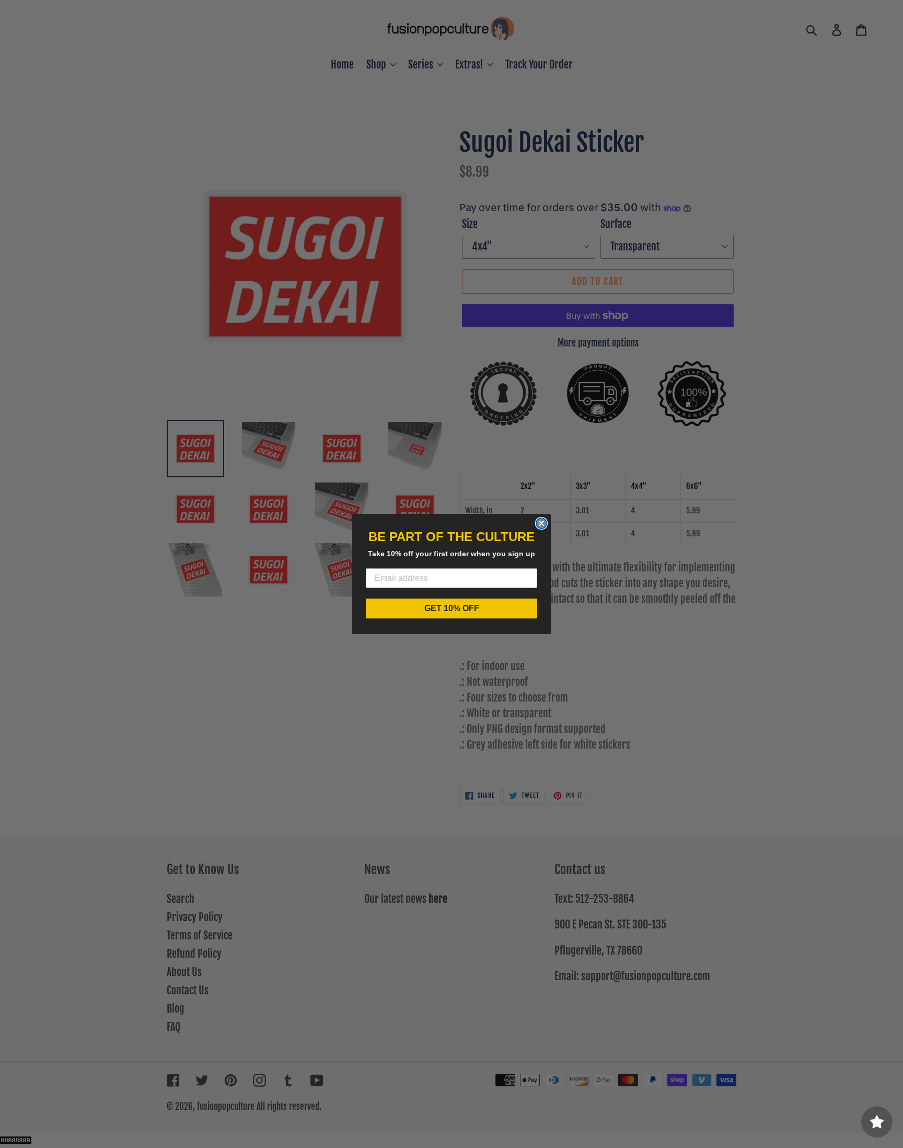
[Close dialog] (541, 523)
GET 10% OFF (451, 608)
